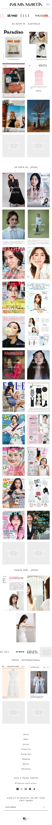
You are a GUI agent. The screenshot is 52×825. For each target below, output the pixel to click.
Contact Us (26, 749)
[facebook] (17, 788)
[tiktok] (34, 788)
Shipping (26, 759)
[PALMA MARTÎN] (26, 4)
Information (26, 769)
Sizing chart (26, 754)
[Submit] (44, 807)
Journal (26, 744)
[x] (22, 788)
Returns (26, 764)
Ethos (26, 739)
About (26, 734)
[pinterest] (30, 788)
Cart (48, 4)
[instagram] (26, 788)
